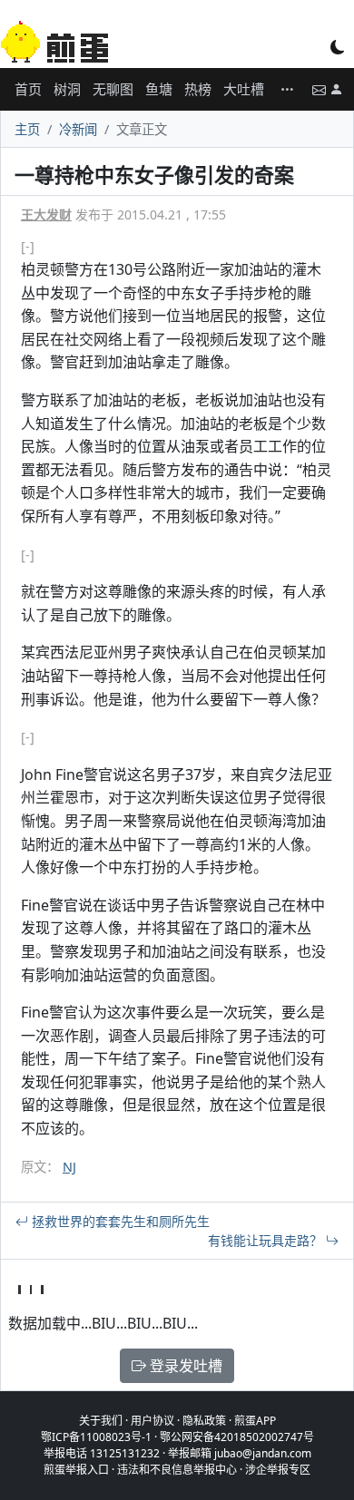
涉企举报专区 (277, 1469)
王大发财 (46, 214)
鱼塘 (158, 89)
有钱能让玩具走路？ (267, 1240)
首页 (28, 89)
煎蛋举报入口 (76, 1469)
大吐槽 (243, 89)
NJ (69, 1166)
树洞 (67, 89)
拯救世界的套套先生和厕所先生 (119, 1221)
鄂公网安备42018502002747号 (237, 1437)
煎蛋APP (255, 1420)
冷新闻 (78, 129)
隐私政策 (204, 1420)
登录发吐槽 (184, 1366)
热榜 (197, 89)
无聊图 (113, 89)
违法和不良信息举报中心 (177, 1469)
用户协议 (152, 1420)
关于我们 (101, 1420)
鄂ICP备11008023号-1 (96, 1437)
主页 (27, 129)
